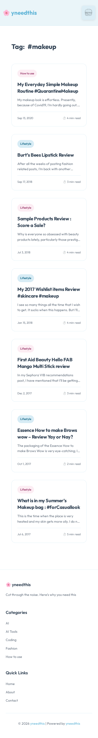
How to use (14, 657)
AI (7, 623)
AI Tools (11, 631)
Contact (12, 700)
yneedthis (37, 723)
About (10, 692)
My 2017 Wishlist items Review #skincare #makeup (48, 292)
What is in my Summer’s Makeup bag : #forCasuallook (48, 503)
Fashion (11, 648)
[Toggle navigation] (88, 13)
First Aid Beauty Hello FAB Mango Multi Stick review (45, 363)
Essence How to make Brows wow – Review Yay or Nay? (47, 433)
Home (10, 684)
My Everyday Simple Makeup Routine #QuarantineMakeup (47, 87)
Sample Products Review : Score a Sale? (44, 222)
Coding (11, 640)
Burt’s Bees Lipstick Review (45, 155)
